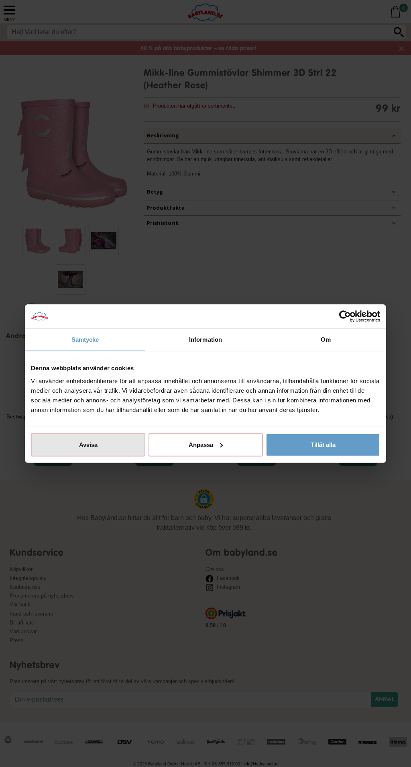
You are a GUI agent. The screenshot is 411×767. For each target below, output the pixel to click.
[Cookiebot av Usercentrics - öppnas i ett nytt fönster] (345, 316)
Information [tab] (205, 339)
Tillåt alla (323, 444)
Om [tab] (326, 339)
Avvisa (88, 444)
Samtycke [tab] (85, 339)
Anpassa (201, 444)
